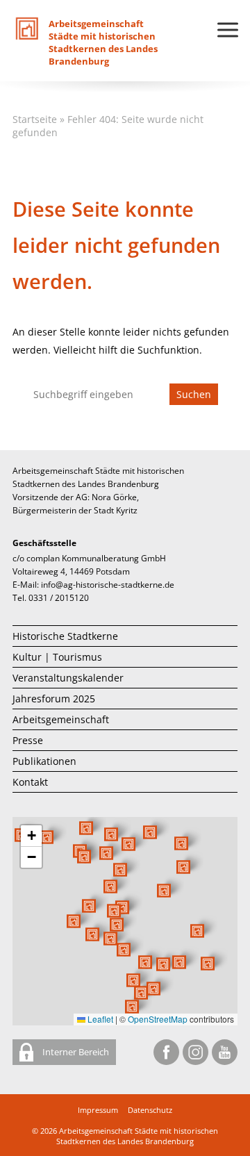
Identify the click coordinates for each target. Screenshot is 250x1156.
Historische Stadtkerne (65, 636)
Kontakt (30, 781)
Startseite (34, 119)
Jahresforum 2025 (53, 698)
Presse (27, 740)
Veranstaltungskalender (68, 677)
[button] (164, 891)
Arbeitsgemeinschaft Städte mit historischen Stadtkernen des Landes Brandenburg (137, 1135)
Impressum (98, 1110)
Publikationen (44, 761)
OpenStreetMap (158, 1019)
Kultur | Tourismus (57, 656)
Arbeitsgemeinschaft (60, 719)
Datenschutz (150, 1110)
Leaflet (99, 1019)
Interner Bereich (74, 1052)
